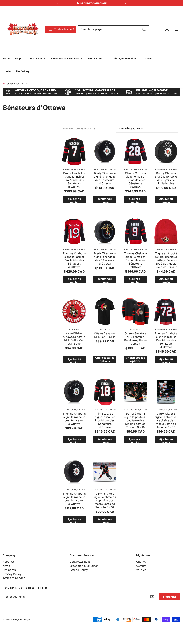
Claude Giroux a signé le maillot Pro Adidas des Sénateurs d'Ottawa (135, 179)
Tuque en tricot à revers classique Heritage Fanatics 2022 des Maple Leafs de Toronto (166, 260)
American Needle (166, 249)
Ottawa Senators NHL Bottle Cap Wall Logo (74, 340)
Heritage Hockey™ (74, 169)
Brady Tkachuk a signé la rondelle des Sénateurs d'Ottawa (105, 178)
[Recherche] (144, 29)
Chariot (141, 561)
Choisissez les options (104, 359)
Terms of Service (14, 578)
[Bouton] (57, 3)
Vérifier (141, 570)
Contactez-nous (80, 561)
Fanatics (135, 329)
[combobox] (113, 29)
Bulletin (105, 329)
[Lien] (23, 29)
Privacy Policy (12, 574)
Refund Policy (79, 570)
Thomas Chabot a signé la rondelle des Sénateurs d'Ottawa (74, 418)
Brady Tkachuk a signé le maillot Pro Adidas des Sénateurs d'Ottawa (74, 179)
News (6, 565)
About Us (9, 561)
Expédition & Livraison (84, 565)
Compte (141, 565)
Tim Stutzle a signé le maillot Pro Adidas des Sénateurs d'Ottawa (105, 420)
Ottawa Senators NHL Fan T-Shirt (105, 335)
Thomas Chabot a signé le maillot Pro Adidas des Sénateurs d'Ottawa (74, 260)
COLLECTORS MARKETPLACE (95, 90)
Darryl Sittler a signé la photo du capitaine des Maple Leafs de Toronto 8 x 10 (135, 420)
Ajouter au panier (74, 200)
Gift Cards (9, 570)
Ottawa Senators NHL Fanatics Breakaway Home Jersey (135, 338)
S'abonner (169, 596)
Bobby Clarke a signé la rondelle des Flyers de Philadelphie (166, 178)
